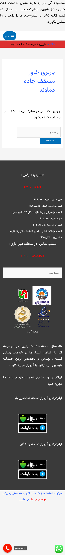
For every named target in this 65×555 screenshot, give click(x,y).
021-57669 (32, 187)
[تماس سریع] (7, 548)
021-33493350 (32, 256)
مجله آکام (32, 332)
